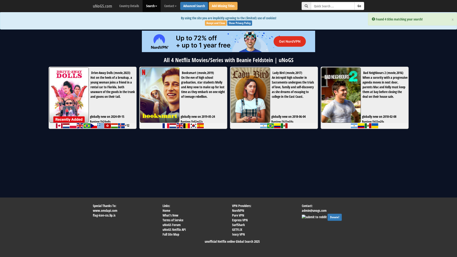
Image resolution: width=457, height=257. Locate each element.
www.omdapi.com (105, 210)
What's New (170, 215)
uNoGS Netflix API (174, 229)
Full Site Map (171, 234)
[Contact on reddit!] (315, 216)
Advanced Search (194, 6)
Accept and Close (215, 23)
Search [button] (150, 6)
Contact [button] (169, 6)
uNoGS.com (102, 6)
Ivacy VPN (238, 234)
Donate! (334, 217)
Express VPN (240, 220)
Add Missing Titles (223, 6)
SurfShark (238, 224)
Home (166, 210)
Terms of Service (173, 220)
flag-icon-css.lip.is (104, 215)
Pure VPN (238, 215)
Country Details (129, 6)
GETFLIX (237, 229)
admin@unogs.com (314, 210)
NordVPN (238, 210)
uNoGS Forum (172, 224)
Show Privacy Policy (240, 23)
